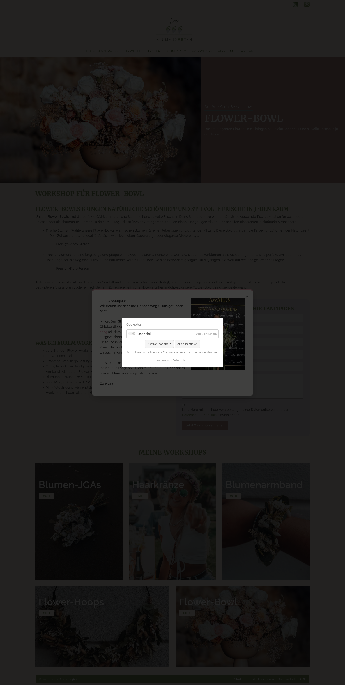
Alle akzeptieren (187, 344)
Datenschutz (180, 360)
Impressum (164, 360)
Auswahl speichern (159, 344)
